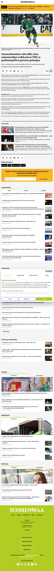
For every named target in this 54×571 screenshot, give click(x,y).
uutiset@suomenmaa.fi (27, 523)
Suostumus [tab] (7, 275)
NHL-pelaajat (16, 165)
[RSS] (29, 565)
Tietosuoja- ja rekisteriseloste (27, 556)
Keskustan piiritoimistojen (32, 555)
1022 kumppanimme (10, 282)
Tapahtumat (39, 515)
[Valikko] (2, 2)
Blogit (33, 515)
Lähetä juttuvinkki (27, 541)
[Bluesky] (32, 565)
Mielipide (4, 438)
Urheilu (23, 165)
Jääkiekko (4, 15)
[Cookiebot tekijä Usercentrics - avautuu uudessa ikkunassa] (46, 271)
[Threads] (35, 565)
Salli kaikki (44, 299)
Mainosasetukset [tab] (33, 275)
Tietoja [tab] (47, 275)
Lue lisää (30, 8)
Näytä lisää (6, 331)
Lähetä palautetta (27, 545)
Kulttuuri (4, 7)
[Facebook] (18, 565)
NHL (10, 165)
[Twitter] (22, 565)
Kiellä (10, 299)
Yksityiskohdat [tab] (20, 275)
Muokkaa (26, 299)
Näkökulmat (26, 515)
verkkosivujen (15, 79)
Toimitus (27, 530)
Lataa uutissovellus (27, 537)
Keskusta (19, 515)
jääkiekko (4, 165)
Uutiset (3, 195)
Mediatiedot (27, 549)
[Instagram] (25, 565)
